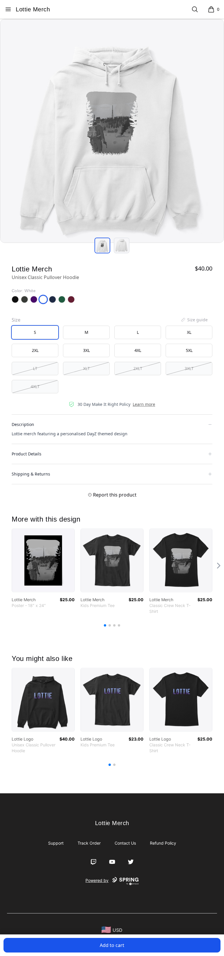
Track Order (89, 843)
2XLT (137, 368)
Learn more (144, 404)
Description (23, 424)
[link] (43, 560)
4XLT (35, 386)
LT (35, 368)
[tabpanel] (112, 131)
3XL (86, 350)
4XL (137, 350)
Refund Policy (163, 843)
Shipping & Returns (31, 474)
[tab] (102, 245)
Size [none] (16, 320)
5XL (189, 350)
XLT (86, 368)
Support (56, 843)
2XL (35, 350)
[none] (194, 320)
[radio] (35, 332)
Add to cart (112, 945)
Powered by (96, 880)
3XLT (189, 368)
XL (189, 332)
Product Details (26, 454)
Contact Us (125, 843)
